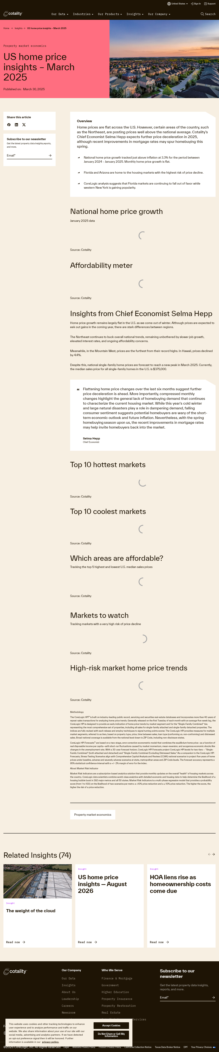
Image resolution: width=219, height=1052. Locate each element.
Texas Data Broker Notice (167, 1047)
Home (6, 28)
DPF (186, 1047)
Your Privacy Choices (201, 1047)
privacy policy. (50, 1042)
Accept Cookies (111, 1025)
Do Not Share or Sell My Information (111, 1035)
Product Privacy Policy (110, 1047)
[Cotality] (13, 14)
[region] (68, 1032)
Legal (66, 1047)
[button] (179, 3)
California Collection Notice (137, 1047)
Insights (18, 28)
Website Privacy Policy (83, 1047)
